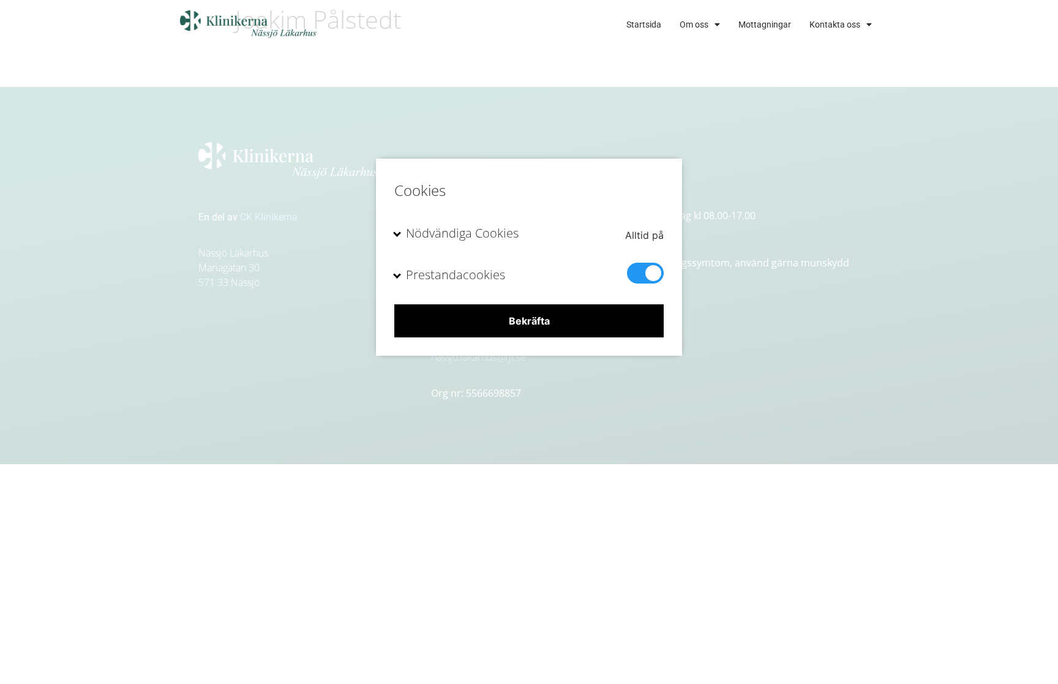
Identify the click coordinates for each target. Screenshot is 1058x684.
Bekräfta (529, 321)
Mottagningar (764, 24)
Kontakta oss (834, 24)
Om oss (694, 24)
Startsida (643, 24)
